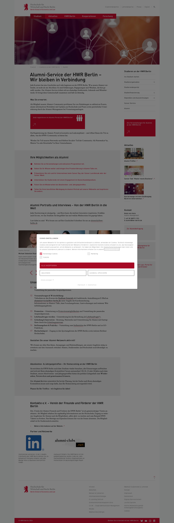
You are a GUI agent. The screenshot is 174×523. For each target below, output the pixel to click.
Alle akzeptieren (49, 265)
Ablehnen (45, 273)
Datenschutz (92, 285)
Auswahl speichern (98, 273)
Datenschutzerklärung (111, 249)
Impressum (81, 285)
